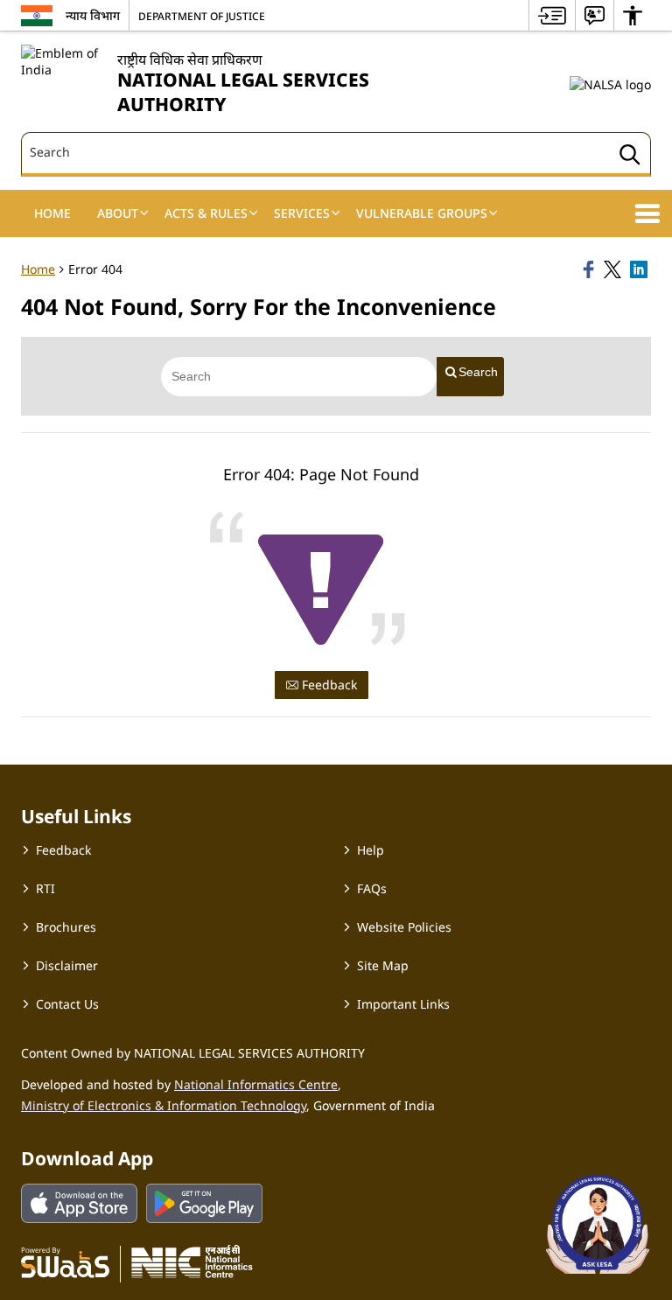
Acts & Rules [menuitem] (206, 213)
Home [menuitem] (52, 213)
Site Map (383, 965)
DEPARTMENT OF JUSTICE (201, 16)
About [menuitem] (117, 213)
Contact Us (67, 1004)
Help (370, 850)
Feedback (327, 684)
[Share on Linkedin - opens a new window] (640, 269)
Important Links (403, 1004)
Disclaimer (67, 965)
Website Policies (404, 927)
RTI (45, 888)
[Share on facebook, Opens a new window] (590, 269)
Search (478, 372)
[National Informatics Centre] (192, 1261)
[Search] (630, 157)
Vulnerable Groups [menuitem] (421, 213)
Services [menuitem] (302, 213)
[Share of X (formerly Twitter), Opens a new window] (614, 269)
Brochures (66, 927)
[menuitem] (552, 15)
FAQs (372, 888)
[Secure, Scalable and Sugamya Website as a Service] (65, 1261)
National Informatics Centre (256, 1084)
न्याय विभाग (93, 15)
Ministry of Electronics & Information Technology (163, 1105)
